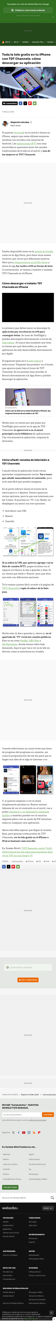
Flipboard (30, 103)
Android (6, 1169)
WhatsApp (33, 1174)
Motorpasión (34, 1255)
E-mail (34, 103)
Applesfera (7, 1229)
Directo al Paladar (10, 1255)
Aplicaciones (17, 861)
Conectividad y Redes (38, 1179)
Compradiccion (9, 1279)
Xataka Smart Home (11, 1232)
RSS (34, 1132)
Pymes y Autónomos (37, 1275)
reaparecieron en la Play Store (31, 262)
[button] (21, 122)
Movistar (6, 1154)
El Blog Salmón (35, 1271)
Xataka (6, 1221)
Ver (29, 980)
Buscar (52, 1197)
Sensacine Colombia (37, 1299)
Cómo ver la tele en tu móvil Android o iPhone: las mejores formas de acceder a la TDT (28, 412)
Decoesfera (7, 1275)
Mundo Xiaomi (8, 1236)
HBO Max (34, 640)
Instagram (29, 1132)
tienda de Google (44, 251)
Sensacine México (36, 1296)
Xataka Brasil (8, 1296)
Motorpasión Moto (36, 1258)
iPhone (31, 861)
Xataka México (9, 1292)
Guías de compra (10, 1164)
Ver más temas (10, 1187)
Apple (31, 1154)
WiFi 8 (7, 42)
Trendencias (8, 1271)
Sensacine (33, 1238)
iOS (39, 861)
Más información (31, 1318)
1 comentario (11, 103)
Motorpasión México (37, 1303)
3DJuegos (33, 1221)
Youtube (24, 1132)
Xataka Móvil (8, 1225)
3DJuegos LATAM (35, 1292)
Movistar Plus (37, 42)
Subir (46, 1208)
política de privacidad (37, 1120)
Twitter (25, 103)
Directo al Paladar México (13, 1303)
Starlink (50, 42)
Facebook (20, 103)
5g (30, 1169)
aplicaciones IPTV (27, 143)
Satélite (25, 42)
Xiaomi (6, 1159)
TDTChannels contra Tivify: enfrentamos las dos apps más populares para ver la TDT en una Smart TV (27, 852)
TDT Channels (10, 588)
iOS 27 (16, 42)
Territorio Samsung (37, 1164)
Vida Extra (33, 1225)
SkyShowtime (9, 644)
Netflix (24, 640)
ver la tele (19, 132)
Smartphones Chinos (12, 1179)
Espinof (32, 1242)
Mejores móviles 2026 (30, 1094)
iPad (47, 861)
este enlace (8, 342)
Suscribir (47, 1114)
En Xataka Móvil (11, 408)
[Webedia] (10, 1209)
